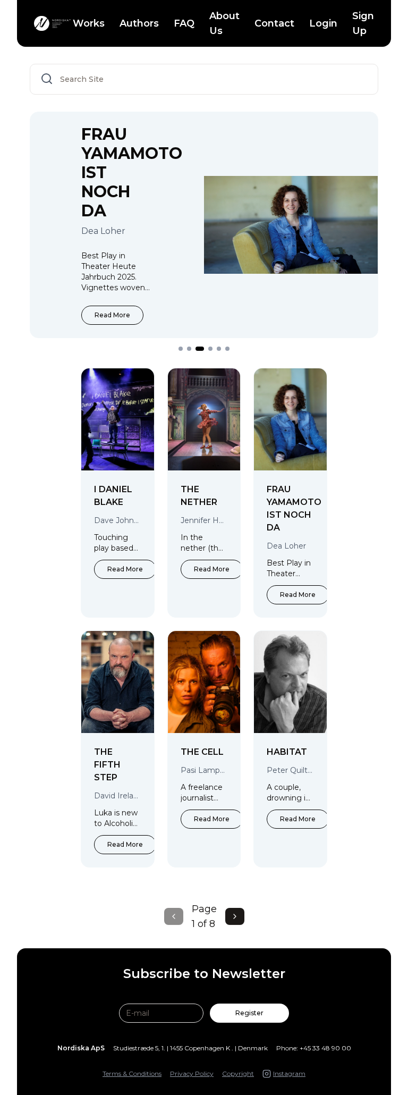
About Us (224, 23)
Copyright (238, 1073)
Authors (139, 23)
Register (249, 1013)
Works (89, 23)
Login (323, 23)
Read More (112, 315)
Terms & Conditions (132, 1073)
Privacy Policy (192, 1073)
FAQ (184, 23)
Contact (274, 23)
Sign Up (363, 23)
